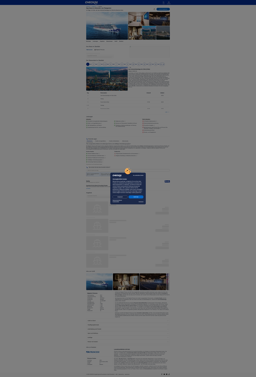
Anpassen (120, 197)
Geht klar (136, 197)
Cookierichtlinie (116, 201)
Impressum (141, 201)
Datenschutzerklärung (117, 200)
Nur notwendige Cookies (138, 175)
